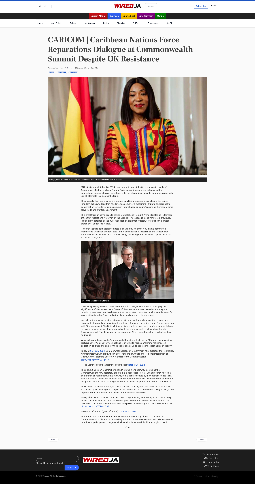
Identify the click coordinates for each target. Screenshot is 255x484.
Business (114, 16)
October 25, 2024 (136, 365)
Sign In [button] (213, 6)
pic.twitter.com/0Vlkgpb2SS (95, 406)
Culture (160, 16)
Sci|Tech (136, 23)
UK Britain (73, 73)
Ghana (51, 73)
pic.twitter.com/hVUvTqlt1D (95, 359)
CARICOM (62, 73)
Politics (73, 23)
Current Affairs (98, 16)
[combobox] (151, 6)
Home (38, 23)
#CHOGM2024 (97, 351)
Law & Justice (89, 23)
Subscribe (201, 6)
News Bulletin (56, 23)
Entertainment (146, 16)
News (69, 68)
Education (121, 23)
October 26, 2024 (127, 411)
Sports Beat (129, 16)
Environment (153, 23)
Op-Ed (169, 23)
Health (106, 23)
